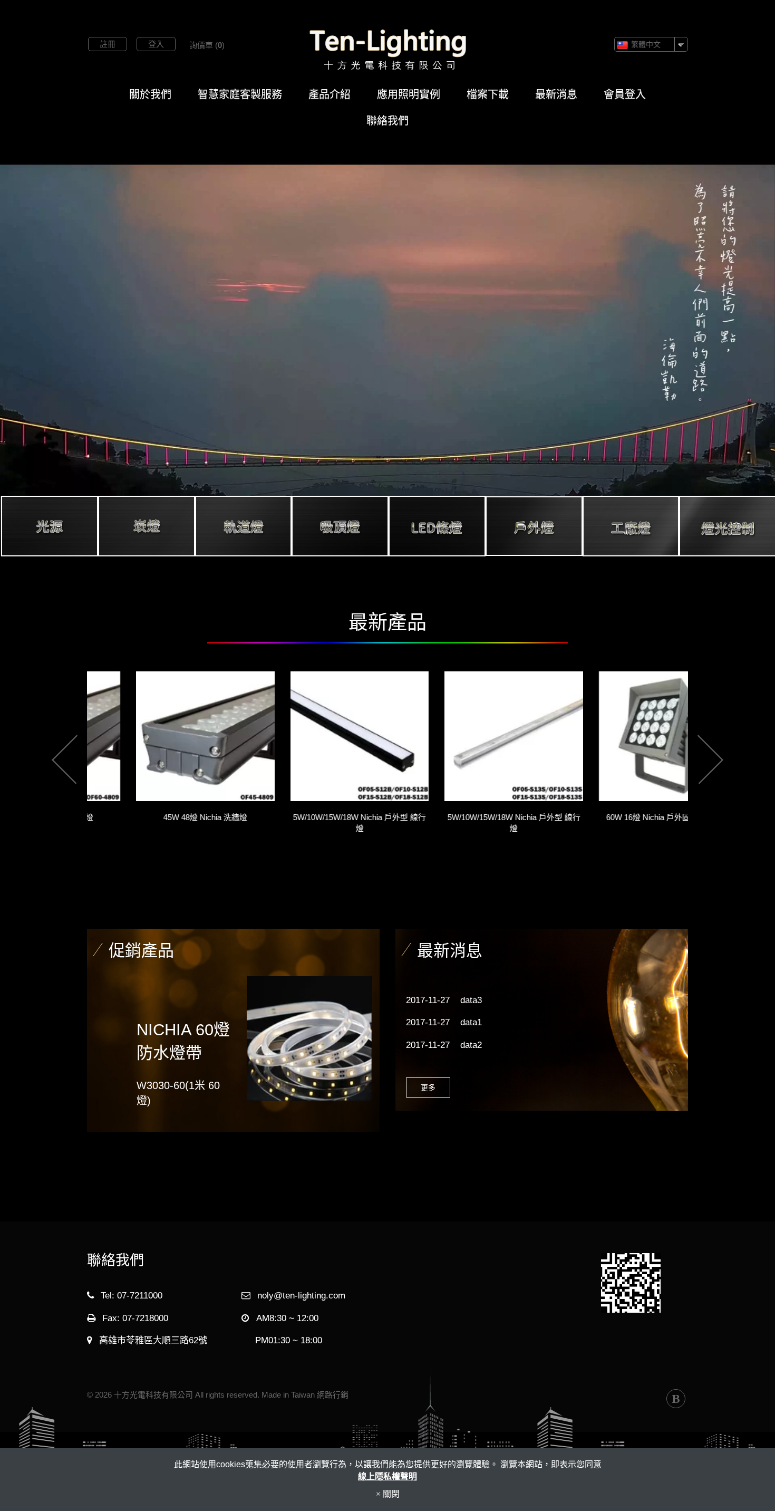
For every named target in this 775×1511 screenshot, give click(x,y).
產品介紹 (329, 94)
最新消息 (556, 94)
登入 (156, 44)
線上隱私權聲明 (387, 1476)
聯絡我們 (387, 121)
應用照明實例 (408, 94)
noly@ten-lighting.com (301, 1296)
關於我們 (150, 94)
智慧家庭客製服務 (240, 94)
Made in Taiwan (288, 1394)
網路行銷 (332, 1394)
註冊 (107, 44)
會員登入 (625, 94)
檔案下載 (488, 94)
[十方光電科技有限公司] (387, 49)
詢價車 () (207, 45)
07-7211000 (139, 1296)
